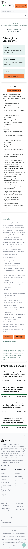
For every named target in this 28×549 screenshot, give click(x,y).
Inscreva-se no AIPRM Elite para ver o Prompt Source (13, 75)
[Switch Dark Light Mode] (5, 6)
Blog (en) (3, 495)
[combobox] (14, 11)
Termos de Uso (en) (6, 513)
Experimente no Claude (7, 337)
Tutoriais (17, 473)
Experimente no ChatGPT (19, 337)
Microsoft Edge (19, 509)
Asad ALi (10, 29)
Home (3, 23)
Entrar (10, 6)
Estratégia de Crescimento (20, 25)
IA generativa (5, 482)
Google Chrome (19, 506)
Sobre (3, 473)
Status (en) (18, 481)
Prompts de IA (10, 23)
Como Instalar (19, 503)
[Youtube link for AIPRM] (5, 466)
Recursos (3, 479)
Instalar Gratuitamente (20, 5)
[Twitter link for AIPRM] (2, 465)
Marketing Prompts (20, 23)
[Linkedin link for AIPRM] (9, 466)
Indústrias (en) (5, 476)
